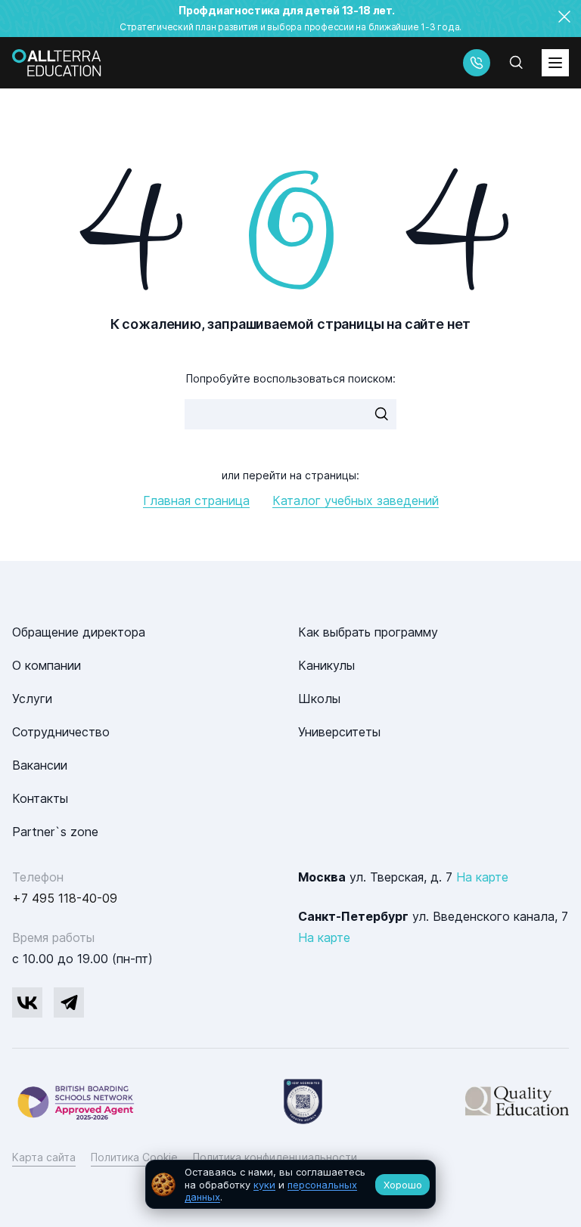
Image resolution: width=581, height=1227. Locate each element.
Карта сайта (44, 1157)
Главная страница (196, 500)
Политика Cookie (134, 1157)
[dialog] (290, 1184)
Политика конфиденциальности (275, 1157)
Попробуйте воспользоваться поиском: (291, 378)
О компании (46, 665)
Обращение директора (78, 632)
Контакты (40, 798)
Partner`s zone (55, 831)
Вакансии (39, 765)
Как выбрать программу (368, 632)
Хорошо (403, 1185)
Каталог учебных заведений (355, 500)
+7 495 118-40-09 (64, 898)
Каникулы (326, 665)
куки (264, 1185)
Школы (319, 698)
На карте (482, 877)
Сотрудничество (61, 731)
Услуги (32, 698)
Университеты (339, 731)
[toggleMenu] (555, 62)
